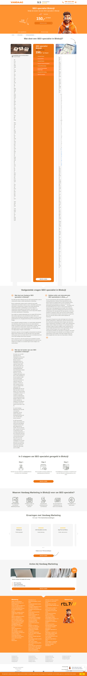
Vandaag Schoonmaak (49, 657)
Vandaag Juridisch (32, 661)
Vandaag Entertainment (32, 658)
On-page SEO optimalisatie (33, 632)
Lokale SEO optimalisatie (33, 628)
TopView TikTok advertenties (50, 642)
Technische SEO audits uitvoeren (34, 646)
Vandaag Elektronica (49, 660)
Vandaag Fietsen (31, 660)
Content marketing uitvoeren (17, 606)
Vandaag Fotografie (66, 658)
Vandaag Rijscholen (32, 657)
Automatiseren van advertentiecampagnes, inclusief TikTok (34, 601)
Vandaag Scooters (48, 658)
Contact (18, 670)
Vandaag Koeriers (15, 658)
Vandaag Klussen (15, 657)
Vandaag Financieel (49, 661)
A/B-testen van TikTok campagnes (52, 599)
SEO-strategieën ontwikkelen (17, 631)
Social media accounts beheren (18, 636)
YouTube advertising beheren (34, 650)
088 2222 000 (69, 1)
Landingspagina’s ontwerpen (17, 623)
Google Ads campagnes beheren (18, 612)
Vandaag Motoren (31, 656)
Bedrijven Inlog (18, 671)
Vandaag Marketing (66, 657)
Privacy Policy (18, 668)
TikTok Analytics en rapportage (34, 648)
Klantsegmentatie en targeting (51, 625)
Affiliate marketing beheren (17, 601)
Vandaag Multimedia (49, 656)
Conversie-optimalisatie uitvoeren (18, 608)
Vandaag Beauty (15, 660)
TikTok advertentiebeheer (33, 649)
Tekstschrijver (14, 640)
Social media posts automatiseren (34, 645)
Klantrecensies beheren (49, 624)
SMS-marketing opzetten (50, 634)
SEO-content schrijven (32, 641)
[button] (45, 295)
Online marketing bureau (16, 628)
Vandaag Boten (14, 661)
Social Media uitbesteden (16, 635)
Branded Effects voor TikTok (50, 603)
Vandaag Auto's (15, 656)
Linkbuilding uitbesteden (16, 624)
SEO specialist (14, 629)
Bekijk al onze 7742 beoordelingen (43, 550)
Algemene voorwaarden (18, 667)
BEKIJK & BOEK (43, 279)
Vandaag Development (66, 656)
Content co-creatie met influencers (18, 605)
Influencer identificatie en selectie (18, 616)
